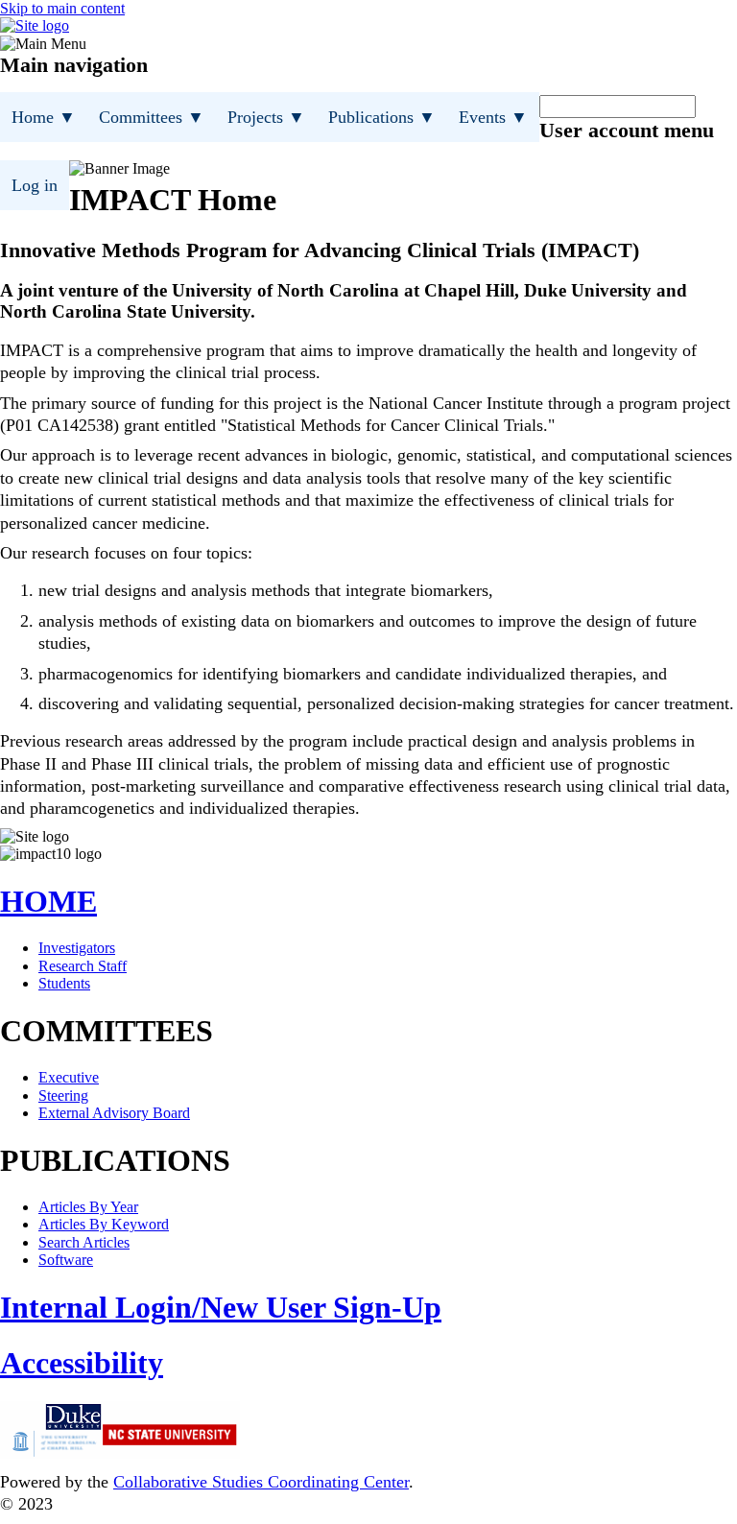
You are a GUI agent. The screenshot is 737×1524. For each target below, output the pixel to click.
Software (65, 1259)
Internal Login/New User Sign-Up (220, 1307)
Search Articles (84, 1242)
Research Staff (82, 966)
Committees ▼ (151, 117)
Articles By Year (88, 1207)
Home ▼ (44, 117)
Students (64, 983)
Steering (63, 1095)
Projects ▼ (266, 117)
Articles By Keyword (103, 1224)
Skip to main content (62, 8)
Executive (68, 1077)
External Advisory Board (114, 1113)
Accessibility (81, 1362)
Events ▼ (493, 117)
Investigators (76, 948)
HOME (48, 901)
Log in (35, 185)
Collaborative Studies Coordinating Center (261, 1481)
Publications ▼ (382, 117)
